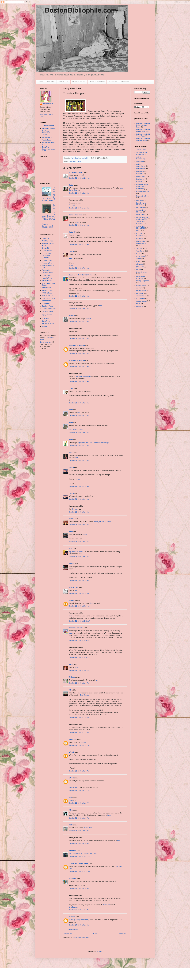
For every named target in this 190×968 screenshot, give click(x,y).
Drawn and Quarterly (46, 257)
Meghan (72, 600)
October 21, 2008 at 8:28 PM (79, 831)
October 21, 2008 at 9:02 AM (79, 499)
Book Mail (139, 174)
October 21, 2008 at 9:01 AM (79, 486)
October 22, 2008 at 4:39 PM (79, 910)
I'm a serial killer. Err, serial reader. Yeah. (83, 853)
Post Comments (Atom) (81, 938)
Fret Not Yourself (48, 126)
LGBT (138, 231)
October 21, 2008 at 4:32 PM (79, 745)
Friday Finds (140, 207)
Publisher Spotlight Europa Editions (143, 130)
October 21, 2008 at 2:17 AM (79, 193)
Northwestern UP (48, 301)
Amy (71, 532)
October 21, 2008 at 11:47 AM (79, 670)
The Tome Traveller (76, 628)
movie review (141, 291)
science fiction (141, 296)
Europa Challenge (142, 196)
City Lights (45, 248)
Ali (70, 690)
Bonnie (71, 519)
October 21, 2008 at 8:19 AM (79, 321)
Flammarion (46, 270)
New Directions (47, 295)
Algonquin (45, 238)
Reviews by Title (79, 82)
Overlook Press (47, 306)
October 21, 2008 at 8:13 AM (79, 309)
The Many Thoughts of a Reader (47, 133)
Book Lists (112, 82)
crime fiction (140, 256)
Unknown (72, 739)
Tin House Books (48, 324)
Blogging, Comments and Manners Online (47, 226)
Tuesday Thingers (75, 161)
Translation (140, 251)
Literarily (72, 265)
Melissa (72, 677)
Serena (71, 564)
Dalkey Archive (47, 250)
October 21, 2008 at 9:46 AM (79, 542)
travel (138, 304)
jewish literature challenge (141, 277)
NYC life (139, 233)
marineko (72, 878)
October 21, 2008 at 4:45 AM (79, 225)
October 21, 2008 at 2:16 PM (79, 732)
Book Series (84, 695)
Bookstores (140, 179)
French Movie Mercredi (141, 204)
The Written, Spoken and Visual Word (48, 149)
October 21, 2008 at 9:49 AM (79, 557)
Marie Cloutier (48, 104)
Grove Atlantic (47, 275)
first (82, 175)
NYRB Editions (47, 293)
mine (76, 590)
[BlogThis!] (99, 158)
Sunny (71, 467)
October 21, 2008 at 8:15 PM (79, 818)
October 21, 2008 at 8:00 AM (79, 296)
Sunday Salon (141, 244)
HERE (71, 258)
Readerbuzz (46, 140)
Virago (44, 326)
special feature (141, 301)
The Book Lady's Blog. (83, 376)
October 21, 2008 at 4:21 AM (79, 208)
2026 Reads (64, 82)
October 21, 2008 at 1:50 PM (79, 683)
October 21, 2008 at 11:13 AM (79, 621)
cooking (139, 253)
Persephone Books (48, 309)
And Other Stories (48, 241)
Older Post (122, 934)
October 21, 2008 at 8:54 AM (79, 445)
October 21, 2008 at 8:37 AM (79, 381)
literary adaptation (142, 281)
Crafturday (140, 189)
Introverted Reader (48, 128)
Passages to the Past (77, 346)
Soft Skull (45, 318)
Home (40, 82)
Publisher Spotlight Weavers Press (143, 139)
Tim (70, 797)
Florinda (72, 917)
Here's (91, 603)
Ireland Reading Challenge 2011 (142, 218)
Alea (71, 810)
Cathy (71, 185)
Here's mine (73, 787)
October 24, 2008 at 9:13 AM (79, 925)
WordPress (106, 905)
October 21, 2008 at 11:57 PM (79, 856)
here (100, 306)
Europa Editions (47, 260)
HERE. (85, 535)
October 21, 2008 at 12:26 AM (79, 178)
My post (72, 205)
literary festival (141, 285)
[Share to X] (101, 158)
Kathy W (72, 232)
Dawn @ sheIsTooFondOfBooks (80, 275)
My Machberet (47, 137)
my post (76, 479)
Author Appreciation (140, 165)
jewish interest (141, 272)
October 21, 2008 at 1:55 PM (79, 717)
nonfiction (139, 293)
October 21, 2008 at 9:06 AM (79, 512)
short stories (140, 298)
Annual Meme (141, 150)
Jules (71, 388)
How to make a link (75, 430)
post (78, 222)
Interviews (125, 82)
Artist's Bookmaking (140, 158)
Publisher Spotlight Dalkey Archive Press (143, 125)
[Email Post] (92, 158)
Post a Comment (72, 929)
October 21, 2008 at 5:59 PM (79, 771)
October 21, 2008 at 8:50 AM (79, 433)
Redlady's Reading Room (102, 522)
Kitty (71, 825)
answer (88, 319)
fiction (138, 261)
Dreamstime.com (46, 342)
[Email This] (96, 158)
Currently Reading (142, 191)
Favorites (139, 200)
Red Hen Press (47, 311)
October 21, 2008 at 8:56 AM (79, 461)
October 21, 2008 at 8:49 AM (79, 416)
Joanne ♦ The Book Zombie (79, 863)
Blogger (99, 951)
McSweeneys (46, 288)
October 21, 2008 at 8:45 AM (79, 403)
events (138, 259)
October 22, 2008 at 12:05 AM (79, 871)
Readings (139, 239)
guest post (140, 267)
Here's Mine (88, 828)
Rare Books (140, 236)
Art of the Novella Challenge (142, 153)
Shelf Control (141, 241)
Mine (71, 800)
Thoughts (139, 248)
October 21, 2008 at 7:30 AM (79, 244)
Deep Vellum (46, 253)
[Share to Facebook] (104, 158)
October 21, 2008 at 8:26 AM (79, 366)
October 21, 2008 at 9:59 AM (79, 580)
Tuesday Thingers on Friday (79, 920)
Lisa (70, 549)
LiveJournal (73, 907)
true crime (139, 306)
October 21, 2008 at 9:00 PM (79, 844)
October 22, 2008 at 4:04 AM (79, 888)
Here (71, 616)
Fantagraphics (47, 263)
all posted (74, 509)
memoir (139, 288)
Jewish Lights (47, 281)
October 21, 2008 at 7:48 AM (79, 268)
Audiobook (140, 161)
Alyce (71, 664)
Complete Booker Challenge (142, 185)
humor (138, 269)
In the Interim (140, 215)
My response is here (76, 552)
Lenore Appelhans (76, 215)
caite (71, 440)
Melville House (47, 290)
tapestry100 (73, 587)
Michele (72, 316)
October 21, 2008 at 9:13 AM (79, 525)
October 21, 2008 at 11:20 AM (79, 640)
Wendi (71, 752)
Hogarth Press (47, 278)
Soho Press (46, 321)
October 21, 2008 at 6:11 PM (79, 790)
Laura (71, 452)
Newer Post (68, 934)
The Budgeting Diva (76, 172)
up (97, 680)
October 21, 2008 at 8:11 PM (79, 803)
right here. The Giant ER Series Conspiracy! (93, 443)
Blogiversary (140, 168)
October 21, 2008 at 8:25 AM (79, 354)
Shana (71, 251)
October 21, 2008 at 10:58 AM (79, 606)
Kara (71, 410)
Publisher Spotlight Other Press (143, 135)
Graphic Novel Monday (141, 211)
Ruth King (72, 850)
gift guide (139, 264)
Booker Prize (140, 176)
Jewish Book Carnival (140, 222)
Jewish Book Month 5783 (140, 227)
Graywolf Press (47, 273)
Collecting (139, 182)
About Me (51, 82)
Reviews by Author (97, 82)
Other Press (46, 303)
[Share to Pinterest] (106, 158)
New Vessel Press (48, 298)
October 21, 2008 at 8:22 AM (79, 339)
